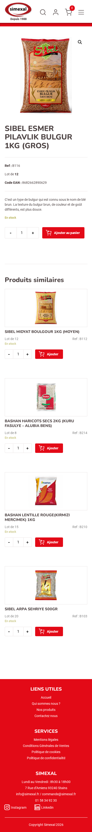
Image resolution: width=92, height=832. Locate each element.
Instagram (18, 807)
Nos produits (46, 710)
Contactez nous (46, 716)
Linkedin (47, 807)
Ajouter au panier (67, 233)
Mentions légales (46, 740)
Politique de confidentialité (46, 758)
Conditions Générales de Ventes (46, 746)
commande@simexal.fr (59, 794)
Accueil (46, 697)
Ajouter (52, 354)
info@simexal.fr (27, 794)
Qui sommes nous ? (46, 703)
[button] (80, 42)
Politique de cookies (46, 752)
